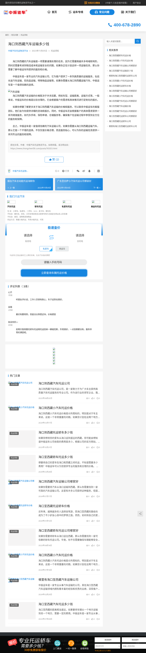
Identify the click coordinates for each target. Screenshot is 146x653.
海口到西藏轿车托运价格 (120, 55)
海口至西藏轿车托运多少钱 (55, 457)
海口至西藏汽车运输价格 (120, 106)
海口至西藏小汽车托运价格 (121, 80)
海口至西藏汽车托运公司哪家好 (123, 101)
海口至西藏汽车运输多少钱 (121, 70)
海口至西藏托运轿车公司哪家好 (123, 116)
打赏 (65, 170)
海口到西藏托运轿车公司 (120, 121)
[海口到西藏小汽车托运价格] (22, 414)
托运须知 (55, 50)
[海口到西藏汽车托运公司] (22, 390)
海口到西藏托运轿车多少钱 (55, 432)
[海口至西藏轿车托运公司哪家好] (22, 537)
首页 (54, 12)
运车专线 (78, 12)
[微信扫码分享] (78, 171)
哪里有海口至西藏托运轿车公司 (123, 126)
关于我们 (130, 12)
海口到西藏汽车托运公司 (54, 383)
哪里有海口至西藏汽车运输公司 (58, 579)
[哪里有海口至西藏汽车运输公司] (22, 586)
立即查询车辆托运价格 (54, 272)
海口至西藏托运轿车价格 (54, 506)
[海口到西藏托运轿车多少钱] (22, 439)
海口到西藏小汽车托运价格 (55, 408)
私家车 (46, 248)
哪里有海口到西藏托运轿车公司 (123, 75)
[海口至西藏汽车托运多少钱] (22, 610)
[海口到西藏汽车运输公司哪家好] (22, 488)
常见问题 (104, 12)
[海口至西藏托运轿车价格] (22, 512)
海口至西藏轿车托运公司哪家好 (58, 530)
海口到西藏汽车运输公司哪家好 (58, 481)
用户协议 (137, 3)
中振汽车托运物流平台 (18, 50)
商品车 (62, 248)
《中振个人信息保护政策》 (116, 3)
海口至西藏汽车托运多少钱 (55, 604)
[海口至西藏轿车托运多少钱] (22, 463)
